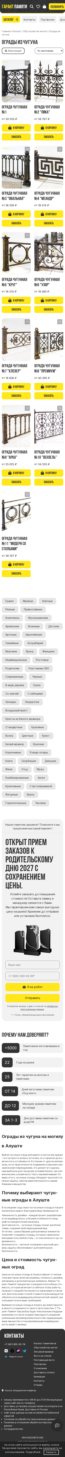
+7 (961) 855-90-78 (14, 1344)
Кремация (39, 1376)
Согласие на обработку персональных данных (29, 1419)
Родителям (12, 668)
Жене (8, 769)
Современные (14, 676)
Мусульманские (38, 617)
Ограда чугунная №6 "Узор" (47, 282)
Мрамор (28, 601)
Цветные (27, 735)
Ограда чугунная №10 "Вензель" (47, 455)
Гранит (9, 601)
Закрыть (51, 1452)
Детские (53, 626)
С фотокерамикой (41, 786)
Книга (8, 761)
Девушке (50, 761)
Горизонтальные (15, 803)
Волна (9, 735)
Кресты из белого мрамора (22, 718)
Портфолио (48, 19)
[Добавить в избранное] (27, 63)
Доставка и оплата (44, 1372)
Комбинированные (17, 777)
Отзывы (38, 1385)
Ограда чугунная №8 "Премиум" (47, 368)
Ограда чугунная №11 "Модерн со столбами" (14, 543)
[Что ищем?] (32, 6)
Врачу (30, 651)
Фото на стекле (42, 1356)
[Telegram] (24, 1351)
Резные (10, 609)
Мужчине (11, 651)
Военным (34, 626)
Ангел (41, 777)
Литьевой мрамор (44, 1351)
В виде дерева (14, 685)
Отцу (24, 769)
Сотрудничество (13, 1429)
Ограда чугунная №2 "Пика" (47, 109)
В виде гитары (39, 752)
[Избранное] (38, 6)
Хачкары (10, 702)
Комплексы (12, 617)
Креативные (13, 786)
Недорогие (32, 702)
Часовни (40, 803)
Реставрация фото (44, 1360)
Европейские (34, 634)
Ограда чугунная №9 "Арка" (14, 455)
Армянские (12, 626)
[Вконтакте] (6, 1351)
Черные (37, 676)
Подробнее (33, 1452)
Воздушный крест (16, 710)
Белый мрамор (14, 744)
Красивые (37, 727)
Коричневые (13, 752)
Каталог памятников (45, 1343)
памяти (14, 6)
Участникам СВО (38, 668)
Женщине (48, 651)
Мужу (40, 769)
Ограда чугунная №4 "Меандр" (47, 196)
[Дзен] (12, 1351)
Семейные (12, 643)
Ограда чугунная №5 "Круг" (14, 282)
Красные (38, 744)
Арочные (11, 634)
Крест (46, 735)
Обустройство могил (45, 1347)
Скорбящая (28, 761)
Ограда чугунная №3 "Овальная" (14, 196)
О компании (40, 1368)
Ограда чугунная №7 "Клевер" (14, 368)
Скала (36, 685)
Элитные (47, 601)
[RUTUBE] (18, 1351)
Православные (33, 609)
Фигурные (11, 794)
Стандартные (13, 727)
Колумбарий (35, 643)
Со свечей (12, 693)
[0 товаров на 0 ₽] (44, 6)
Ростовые (42, 659)
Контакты (29, 19)
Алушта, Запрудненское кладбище (20, 1390)
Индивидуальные (16, 659)
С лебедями (35, 693)
